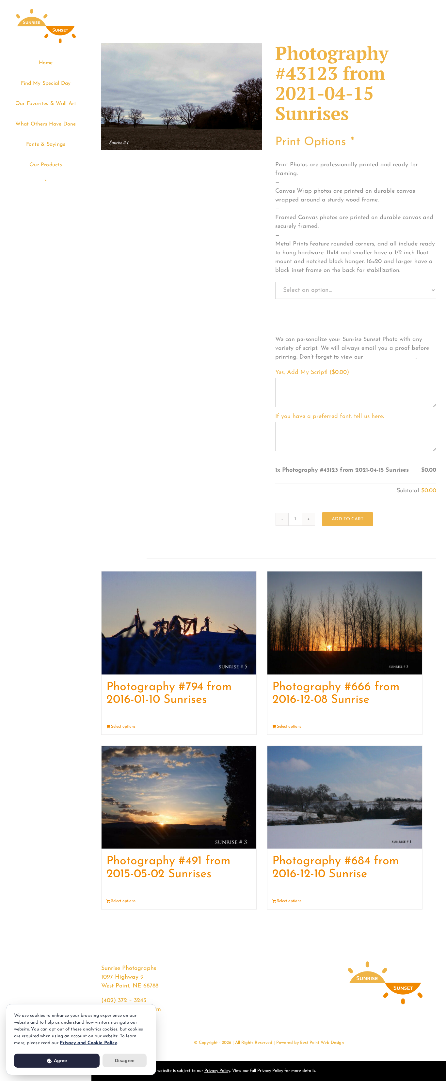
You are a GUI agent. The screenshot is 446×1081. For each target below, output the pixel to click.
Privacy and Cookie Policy (88, 1043)
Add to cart (347, 519)
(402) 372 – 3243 (123, 1001)
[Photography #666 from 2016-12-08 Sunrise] (344, 622)
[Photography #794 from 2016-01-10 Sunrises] (179, 622)
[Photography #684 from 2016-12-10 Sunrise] (344, 797)
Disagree (125, 1060)
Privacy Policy (217, 1071)
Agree (60, 1060)
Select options (123, 727)
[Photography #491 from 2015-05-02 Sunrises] (179, 797)
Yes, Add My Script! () (312, 373)
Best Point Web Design (322, 1043)
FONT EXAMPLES (390, 357)
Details (245, 727)
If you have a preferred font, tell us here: (329, 417)
